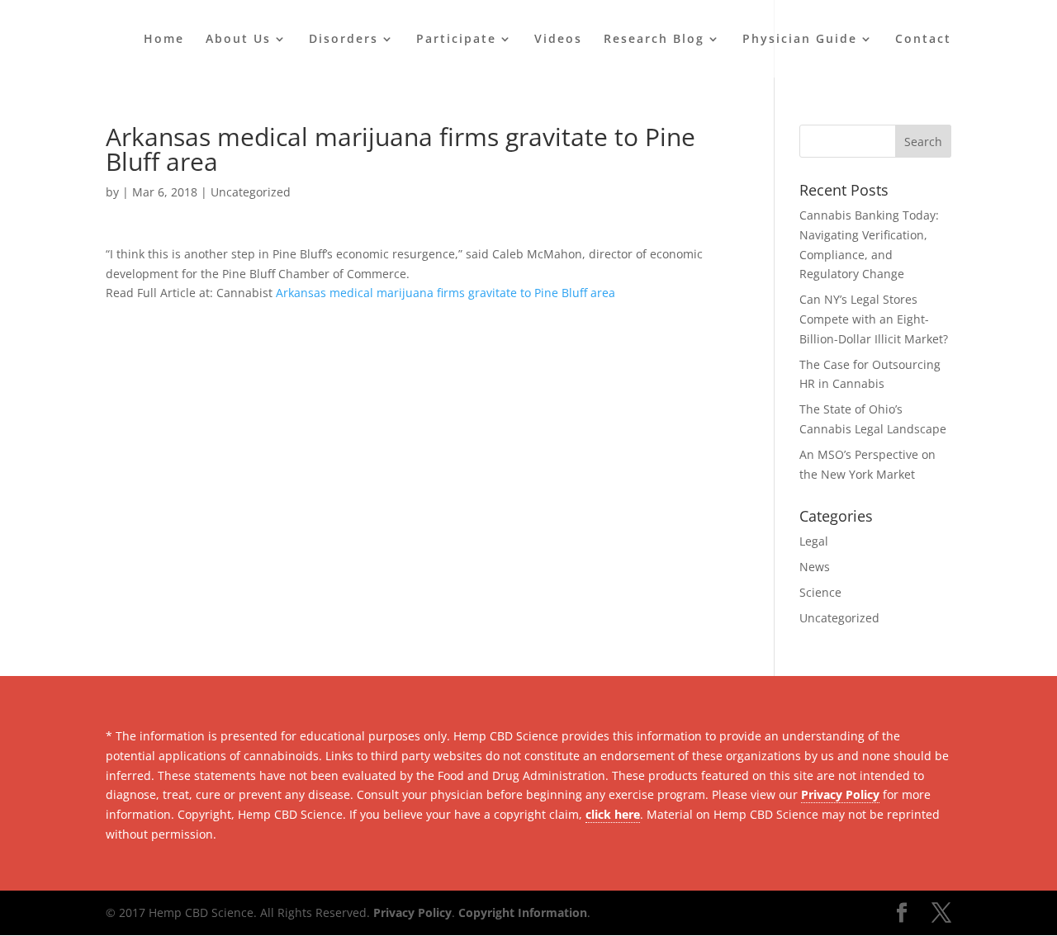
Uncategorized (251, 192)
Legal (813, 541)
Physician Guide (799, 39)
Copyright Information (522, 912)
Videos (558, 39)
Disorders (343, 39)
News (814, 566)
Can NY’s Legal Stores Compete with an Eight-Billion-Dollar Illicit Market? (873, 319)
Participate (456, 39)
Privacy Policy (840, 794)
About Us (238, 39)
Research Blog (654, 39)
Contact (923, 39)
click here (612, 814)
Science (820, 592)
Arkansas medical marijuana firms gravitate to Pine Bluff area (445, 292)
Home (164, 39)
